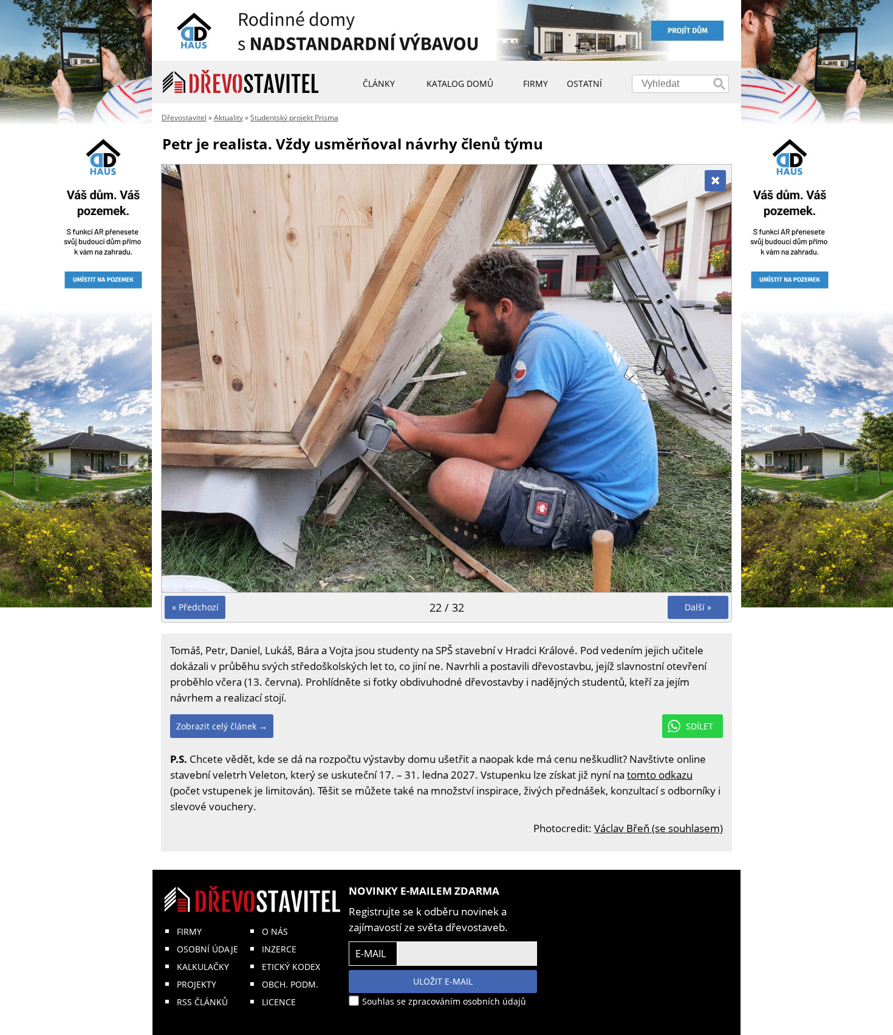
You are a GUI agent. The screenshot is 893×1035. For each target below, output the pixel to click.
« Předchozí (195, 607)
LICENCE (279, 1002)
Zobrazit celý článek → (221, 726)
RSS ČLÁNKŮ (202, 1002)
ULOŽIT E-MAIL (443, 981)
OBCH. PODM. (290, 984)
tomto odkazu (660, 775)
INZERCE (279, 949)
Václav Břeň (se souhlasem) (658, 828)
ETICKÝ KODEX (291, 966)
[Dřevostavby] (241, 82)
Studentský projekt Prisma (294, 117)
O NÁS (275, 931)
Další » (698, 607)
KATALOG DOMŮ (459, 83)
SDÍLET (699, 726)
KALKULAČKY (203, 966)
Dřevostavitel (184, 117)
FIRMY (189, 931)
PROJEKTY (196, 984)
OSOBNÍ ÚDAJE (207, 949)
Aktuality (228, 117)
